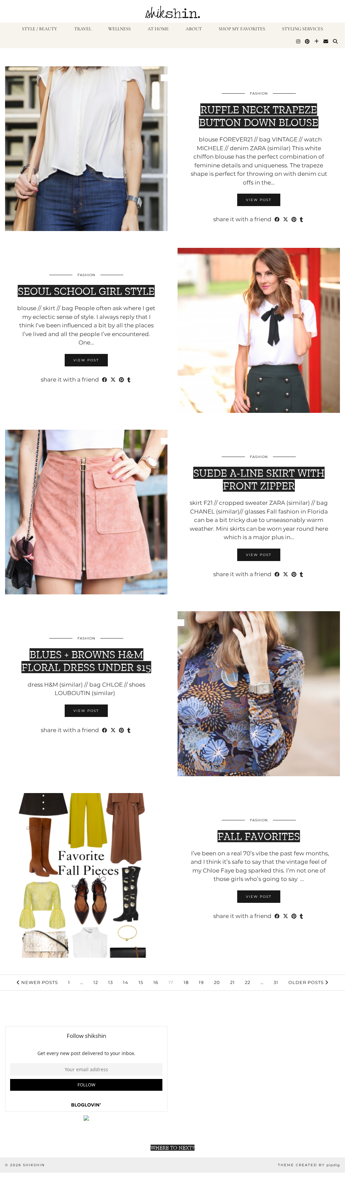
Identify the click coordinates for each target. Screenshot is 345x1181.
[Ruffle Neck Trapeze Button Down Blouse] (86, 148)
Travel (82, 29)
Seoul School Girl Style (86, 291)
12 (95, 982)
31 (276, 982)
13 (110, 982)
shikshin (34, 1165)
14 (125, 982)
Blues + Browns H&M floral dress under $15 (86, 661)
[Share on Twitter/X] (285, 219)
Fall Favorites (259, 836)
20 (217, 982)
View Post (259, 200)
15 (140, 982)
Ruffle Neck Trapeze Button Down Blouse (258, 116)
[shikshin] (172, 11)
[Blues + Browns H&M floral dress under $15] (259, 693)
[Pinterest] (307, 41)
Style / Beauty (39, 29)
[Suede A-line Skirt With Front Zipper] (86, 512)
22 (247, 982)
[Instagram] (298, 41)
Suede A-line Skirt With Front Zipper (258, 479)
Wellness (119, 29)
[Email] (325, 41)
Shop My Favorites (242, 29)
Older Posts (306, 982)
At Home (158, 29)
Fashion (259, 93)
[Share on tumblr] (301, 219)
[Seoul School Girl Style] (259, 330)
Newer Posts (39, 982)
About (194, 29)
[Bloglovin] (316, 41)
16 (155, 982)
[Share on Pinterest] (294, 219)
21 (232, 982)
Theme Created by (309, 1165)
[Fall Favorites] (86, 875)
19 (201, 982)
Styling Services (302, 29)
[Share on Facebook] (277, 219)
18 (186, 982)
